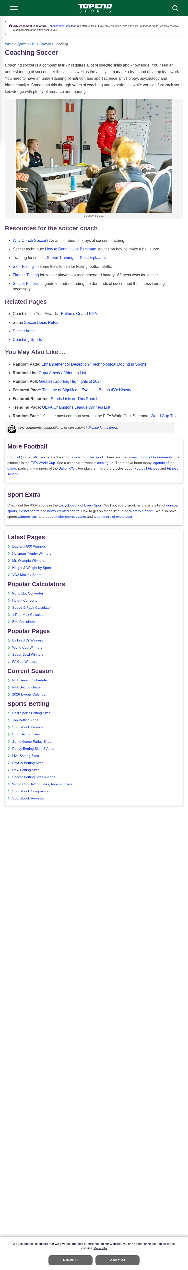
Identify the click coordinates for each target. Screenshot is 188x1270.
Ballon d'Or (70, 314)
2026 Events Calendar (29, 694)
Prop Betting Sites (26, 734)
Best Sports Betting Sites (31, 713)
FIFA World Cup (43, 463)
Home (9, 44)
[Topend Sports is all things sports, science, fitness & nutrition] (95, 8)
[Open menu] (14, 8)
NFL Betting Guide (26, 687)
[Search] (175, 8)
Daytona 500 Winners (29, 546)
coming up (105, 463)
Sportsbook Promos (27, 727)
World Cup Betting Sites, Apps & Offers (42, 784)
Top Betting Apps (25, 720)
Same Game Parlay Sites (31, 741)
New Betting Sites (25, 770)
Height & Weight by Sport (31, 568)
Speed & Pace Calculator (31, 607)
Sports (21, 44)
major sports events (70, 516)
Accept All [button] (117, 1260)
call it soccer (41, 457)
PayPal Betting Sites (27, 763)
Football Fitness (146, 468)
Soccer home (24, 331)
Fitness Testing (26, 275)
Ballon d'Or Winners (27, 640)
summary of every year (114, 516)
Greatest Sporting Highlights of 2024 (70, 381)
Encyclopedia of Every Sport (80, 505)
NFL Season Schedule (29, 680)
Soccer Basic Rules (41, 322)
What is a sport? (141, 511)
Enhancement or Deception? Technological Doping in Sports (93, 364)
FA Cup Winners (24, 661)
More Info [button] (100, 1248)
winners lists (27, 516)
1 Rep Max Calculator (29, 615)
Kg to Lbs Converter (27, 593)
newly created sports (63, 511)
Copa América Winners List (62, 373)
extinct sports (29, 511)
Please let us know (102, 427)
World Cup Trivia (165, 416)
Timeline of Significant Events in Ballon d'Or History (86, 390)
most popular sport (88, 457)
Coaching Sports (27, 339)
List (32, 44)
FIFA (93, 314)
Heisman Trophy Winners (31, 553)
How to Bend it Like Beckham (70, 249)
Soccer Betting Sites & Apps (33, 777)
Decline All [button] (70, 1260)
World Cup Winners (27, 647)
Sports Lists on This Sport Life (77, 399)
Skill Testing (23, 266)
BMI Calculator (23, 622)
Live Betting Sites (25, 756)
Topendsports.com (58, 25)
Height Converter (25, 600)
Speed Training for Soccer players (76, 258)
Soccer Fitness (26, 283)
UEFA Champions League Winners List (76, 407)
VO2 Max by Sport (26, 575)
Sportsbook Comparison (31, 791)
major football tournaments (152, 457)
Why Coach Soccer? (30, 240)
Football (45, 44)
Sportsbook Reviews (28, 798)
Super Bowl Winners (28, 654)
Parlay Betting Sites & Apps (33, 749)
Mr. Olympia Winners (28, 560)
